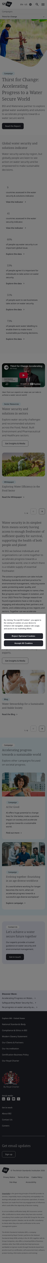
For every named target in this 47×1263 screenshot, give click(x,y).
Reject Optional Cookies (23, 636)
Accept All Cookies (23, 643)
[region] (23, 631)
